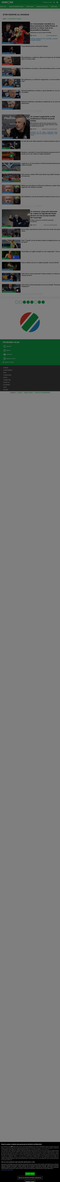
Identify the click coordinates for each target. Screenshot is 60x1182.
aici (18, 1155)
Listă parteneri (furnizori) (7, 1170)
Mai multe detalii (45, 1149)
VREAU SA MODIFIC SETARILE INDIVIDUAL (30, 1177)
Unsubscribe (30, 405)
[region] (30, 1162)
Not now (35, 402)
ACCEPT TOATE (30, 1173)
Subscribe (25, 402)
